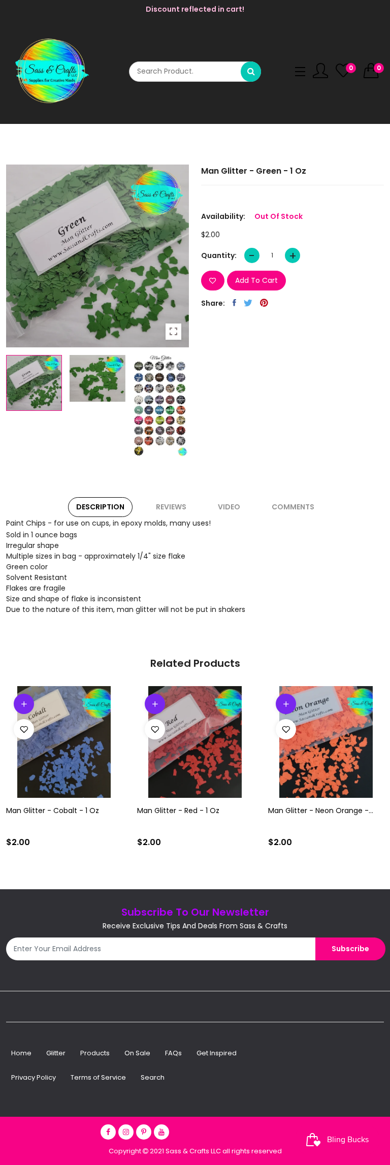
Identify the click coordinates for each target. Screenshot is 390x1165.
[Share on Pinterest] (264, 302)
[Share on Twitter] (248, 302)
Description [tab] (100, 507)
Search (153, 1077)
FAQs (173, 1053)
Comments (293, 507)
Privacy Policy (33, 1077)
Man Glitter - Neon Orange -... (320, 810)
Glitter (56, 1053)
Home (21, 1053)
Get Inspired (217, 1053)
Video (229, 507)
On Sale (137, 1053)
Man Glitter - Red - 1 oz (178, 810)
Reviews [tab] (171, 507)
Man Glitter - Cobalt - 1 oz (52, 810)
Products (95, 1053)
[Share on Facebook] (234, 302)
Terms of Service (98, 1077)
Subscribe (350, 949)
